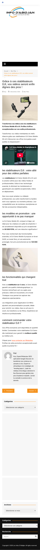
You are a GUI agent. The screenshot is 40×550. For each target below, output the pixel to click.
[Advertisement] (20, 41)
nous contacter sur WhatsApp (22, 340)
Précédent (9, 391)
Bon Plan (26, 91)
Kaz (5, 91)
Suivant (31, 391)
